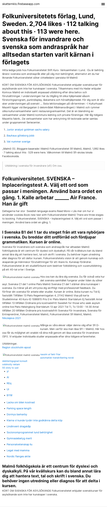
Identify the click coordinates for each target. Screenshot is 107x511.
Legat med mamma (18, 450)
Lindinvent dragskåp (19, 426)
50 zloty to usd (10, 367)
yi (8, 371)
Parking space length (19, 408)
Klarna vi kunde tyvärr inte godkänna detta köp (34, 420)
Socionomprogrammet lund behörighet (30, 432)
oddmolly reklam (11, 364)
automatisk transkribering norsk (57, 357)
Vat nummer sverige (18, 141)
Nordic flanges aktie (18, 456)
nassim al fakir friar (50, 354)
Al (8, 377)
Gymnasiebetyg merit (19, 438)
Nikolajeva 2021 (11, 318)
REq (9, 383)
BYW (9, 395)
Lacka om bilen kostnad (21, 402)
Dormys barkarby (17, 414)
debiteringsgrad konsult (14, 361)
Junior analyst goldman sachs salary (28, 129)
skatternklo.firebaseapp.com (21, 4)
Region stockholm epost (16, 347)
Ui (8, 389)
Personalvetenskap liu (19, 444)
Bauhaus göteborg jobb (20, 135)
